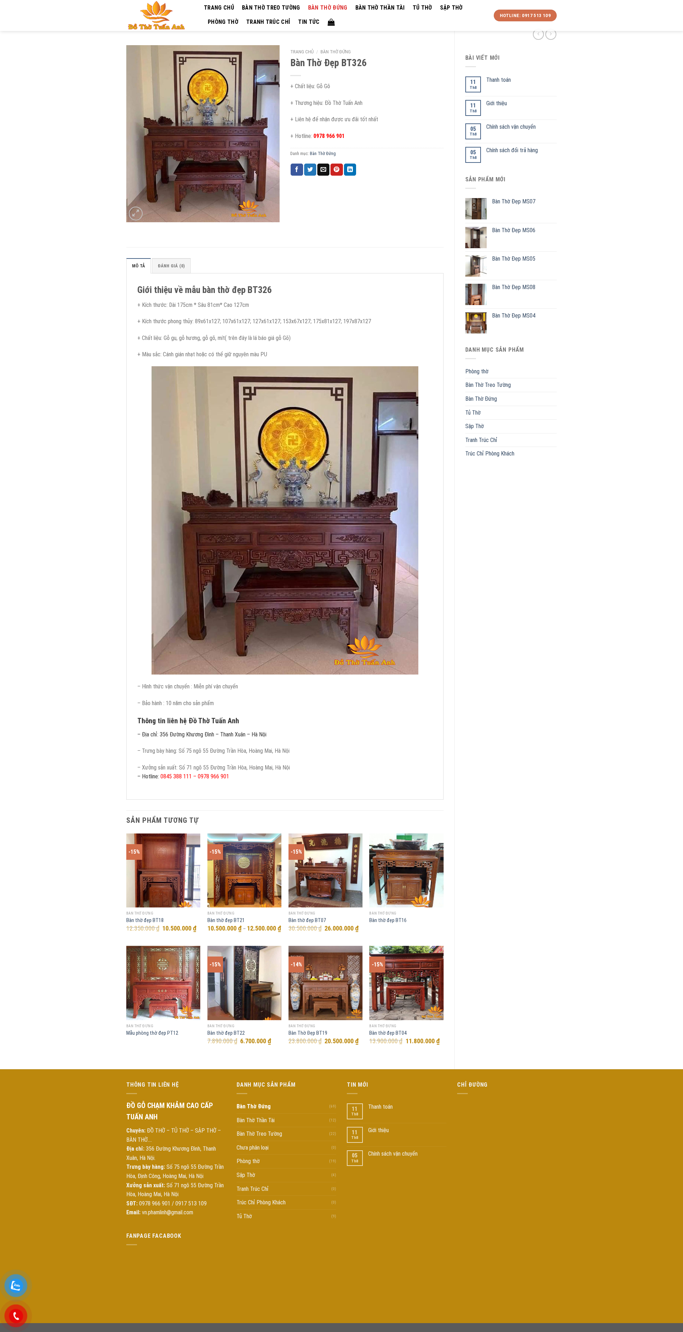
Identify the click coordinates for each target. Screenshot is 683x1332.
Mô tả (138, 265)
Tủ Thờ (422, 7)
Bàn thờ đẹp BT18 (145, 920)
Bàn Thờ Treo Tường (271, 7)
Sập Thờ (451, 7)
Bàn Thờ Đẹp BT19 (307, 1033)
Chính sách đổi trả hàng (512, 150)
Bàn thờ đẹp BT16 (388, 920)
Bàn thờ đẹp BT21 (226, 920)
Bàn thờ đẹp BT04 (388, 1033)
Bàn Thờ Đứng (328, 7)
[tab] (138, 265)
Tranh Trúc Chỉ (268, 21)
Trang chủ (219, 7)
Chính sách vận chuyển (511, 126)
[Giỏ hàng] (331, 22)
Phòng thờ (223, 21)
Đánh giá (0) (171, 265)
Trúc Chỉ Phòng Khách (489, 453)
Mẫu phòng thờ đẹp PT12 (152, 1033)
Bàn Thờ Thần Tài (380, 7)
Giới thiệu (496, 103)
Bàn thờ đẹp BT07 (307, 920)
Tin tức (308, 21)
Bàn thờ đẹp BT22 (226, 1033)
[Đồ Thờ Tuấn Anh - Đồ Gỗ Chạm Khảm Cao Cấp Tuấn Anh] (159, 15)
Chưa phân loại (253, 1147)
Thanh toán (498, 79)
